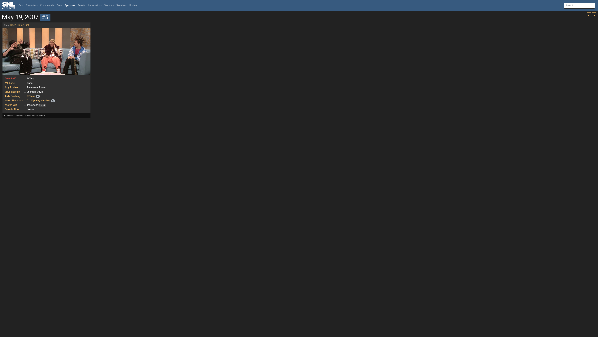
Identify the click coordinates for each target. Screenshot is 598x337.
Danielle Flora (12, 109)
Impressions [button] (95, 5)
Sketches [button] (121, 5)
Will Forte (10, 83)
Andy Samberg (12, 96)
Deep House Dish (19, 25)
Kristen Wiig (11, 105)
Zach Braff (10, 79)
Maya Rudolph (12, 92)
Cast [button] (22, 5)
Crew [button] (59, 5)
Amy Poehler (12, 87)
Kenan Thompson (14, 101)
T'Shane (31, 96)
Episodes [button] (70, 5)
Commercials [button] (47, 5)
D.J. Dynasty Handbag (38, 101)
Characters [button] (32, 5)
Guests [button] (81, 5)
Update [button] (133, 5)
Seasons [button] (109, 5)
